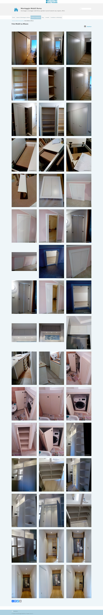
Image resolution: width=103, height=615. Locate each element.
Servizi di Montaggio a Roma (23, 17)
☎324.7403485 (51, 2)
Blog (43, 17)
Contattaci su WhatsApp (56, 17)
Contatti (47, 17)
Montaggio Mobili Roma (31, 8)
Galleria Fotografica (35, 17)
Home (13, 17)
